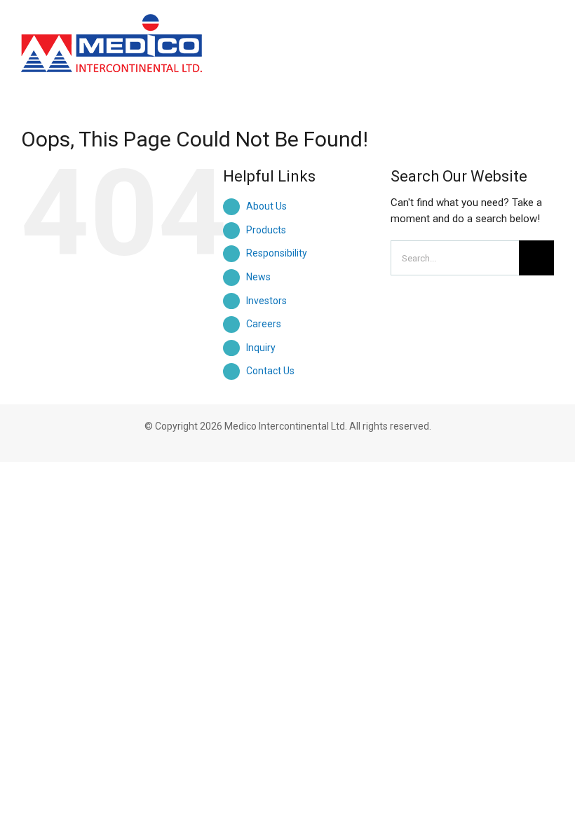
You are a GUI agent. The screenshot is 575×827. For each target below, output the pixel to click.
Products (266, 229)
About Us (266, 206)
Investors (266, 300)
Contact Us (270, 370)
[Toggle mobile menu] (548, 29)
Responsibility (276, 253)
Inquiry (261, 347)
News (258, 276)
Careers (263, 323)
